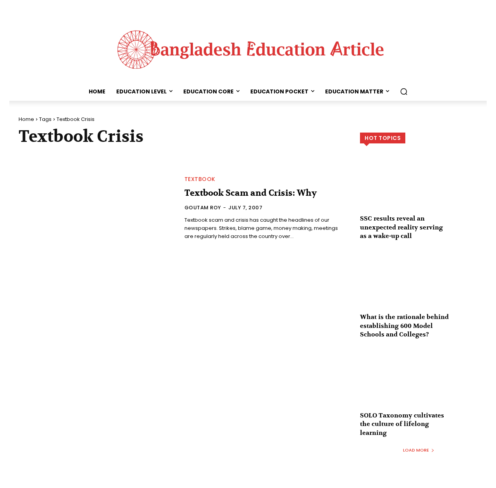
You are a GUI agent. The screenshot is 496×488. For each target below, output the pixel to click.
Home (26, 119)
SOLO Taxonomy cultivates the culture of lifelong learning (402, 424)
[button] (403, 91)
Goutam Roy (202, 207)
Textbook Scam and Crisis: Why (250, 193)
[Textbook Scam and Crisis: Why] (97, 208)
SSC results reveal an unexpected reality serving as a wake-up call (401, 227)
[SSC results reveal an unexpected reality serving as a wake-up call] (418, 189)
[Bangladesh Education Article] (248, 47)
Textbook (199, 179)
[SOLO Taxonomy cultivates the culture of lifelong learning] (418, 385)
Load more (416, 450)
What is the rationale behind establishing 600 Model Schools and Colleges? (404, 325)
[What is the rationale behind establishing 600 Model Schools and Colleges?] (418, 287)
